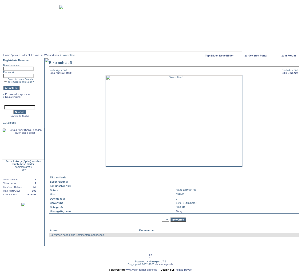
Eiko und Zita (290, 73)
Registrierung (12, 97)
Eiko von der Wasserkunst (44, 55)
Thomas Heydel (183, 269)
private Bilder (19, 55)
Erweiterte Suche (20, 116)
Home (6, 55)
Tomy (179, 211)
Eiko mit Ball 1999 (60, 73)
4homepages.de (164, 264)
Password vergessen (17, 94)
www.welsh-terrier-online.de (141, 269)
